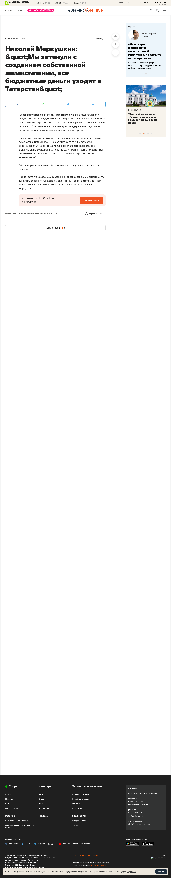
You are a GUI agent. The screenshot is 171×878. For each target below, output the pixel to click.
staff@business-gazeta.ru (139, 824)
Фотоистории (44, 808)
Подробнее (131, 872)
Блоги (8, 804)
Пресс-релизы (11, 808)
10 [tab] (151, 133)
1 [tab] (139, 133)
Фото (41, 804)
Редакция (10, 816)
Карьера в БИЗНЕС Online (16, 821)
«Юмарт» (145, 36)
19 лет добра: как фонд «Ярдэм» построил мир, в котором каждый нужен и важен (142, 118)
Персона (9, 799)
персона (132, 27)
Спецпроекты (79, 816)
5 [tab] (144, 133)
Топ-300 (75, 825)
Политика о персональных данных (85, 855)
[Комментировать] (115, 36)
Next (162, 73)
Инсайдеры (77, 808)
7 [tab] (147, 133)
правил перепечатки (98, 865)
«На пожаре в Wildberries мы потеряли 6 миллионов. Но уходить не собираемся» (144, 51)
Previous (129, 73)
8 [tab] (148, 133)
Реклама (43, 816)
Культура (45, 786)
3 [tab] (146, 73)
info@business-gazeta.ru (138, 804)
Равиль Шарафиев (150, 34)
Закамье (18, 10)
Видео (41, 799)
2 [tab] (145, 73)
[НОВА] (40, 11)
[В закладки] (115, 44)
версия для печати (97, 213)
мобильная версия (81, 844)
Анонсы (42, 794)
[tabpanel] (145, 49)
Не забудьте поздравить (83, 799)
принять (161, 872)
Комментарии (55, 227)
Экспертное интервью (87, 786)
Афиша (8, 794)
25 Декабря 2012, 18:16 (15, 39)
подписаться (91, 200)
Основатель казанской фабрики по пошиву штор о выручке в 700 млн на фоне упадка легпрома (144, 65)
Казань (122, 3)
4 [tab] (143, 133)
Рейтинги (76, 804)
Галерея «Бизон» (79, 821)
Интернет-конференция (82, 794)
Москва (139, 3)
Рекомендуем (134, 110)
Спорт (12, 786)
